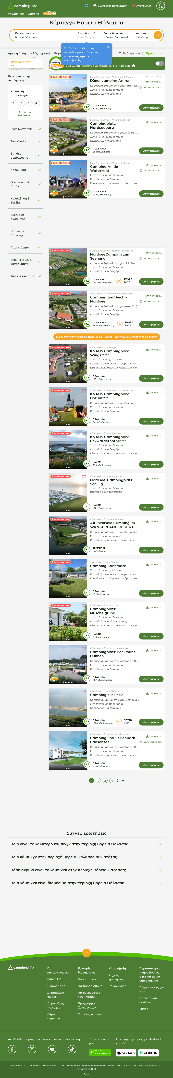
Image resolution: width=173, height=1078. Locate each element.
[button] (43, 35)
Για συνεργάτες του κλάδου (89, 994)
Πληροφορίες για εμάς (151, 989)
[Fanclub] (49, 13)
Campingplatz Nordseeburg (103, 125)
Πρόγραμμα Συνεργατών (87, 1005)
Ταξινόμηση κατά (131, 53)
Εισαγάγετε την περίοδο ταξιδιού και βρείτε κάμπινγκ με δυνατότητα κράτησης (106, 336)
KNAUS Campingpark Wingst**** (109, 353)
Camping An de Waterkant (104, 168)
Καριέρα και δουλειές (148, 1000)
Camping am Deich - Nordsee (108, 299)
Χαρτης (33, 13)
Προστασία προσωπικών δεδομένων (82, 1065)
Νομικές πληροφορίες (44, 1065)
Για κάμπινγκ (87, 979)
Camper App (56, 985)
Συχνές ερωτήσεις (116, 977)
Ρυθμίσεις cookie (119, 1065)
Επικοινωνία (118, 985)
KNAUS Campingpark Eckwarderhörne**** (109, 439)
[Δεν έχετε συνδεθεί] (160, 5)
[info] (133, 65)
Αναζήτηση (16, 13)
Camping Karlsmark (108, 566)
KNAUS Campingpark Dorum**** (109, 396)
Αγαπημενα (143, 5)
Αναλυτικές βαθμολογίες (25, 114)
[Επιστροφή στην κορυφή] (86, 953)
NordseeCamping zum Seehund (110, 256)
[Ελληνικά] (86, 5)
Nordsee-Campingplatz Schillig (111, 482)
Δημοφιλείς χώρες (55, 994)
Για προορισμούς (90, 985)
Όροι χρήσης (19, 1065)
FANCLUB (54, 979)
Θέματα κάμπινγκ (54, 1016)
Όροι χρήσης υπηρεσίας (147, 1065)
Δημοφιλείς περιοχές (55, 1005)
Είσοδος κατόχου (90, 1014)
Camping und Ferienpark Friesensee (112, 740)
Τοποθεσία (156, 82)
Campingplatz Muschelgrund (103, 611)
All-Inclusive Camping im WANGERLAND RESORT (112, 525)
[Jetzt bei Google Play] (148, 1052)
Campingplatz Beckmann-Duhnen (113, 654)
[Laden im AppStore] (126, 1052)
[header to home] (22, 6)
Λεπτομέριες (151, 107)
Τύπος (143, 1008)
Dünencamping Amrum (111, 80)
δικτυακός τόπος (152, 87)
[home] (21, 967)
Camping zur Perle (106, 695)
